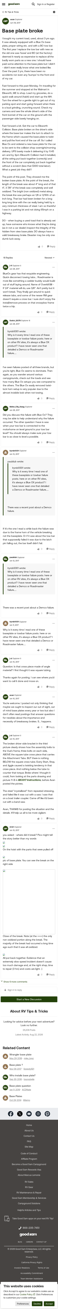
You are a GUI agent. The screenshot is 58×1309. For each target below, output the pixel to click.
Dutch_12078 (15, 320)
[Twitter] (20, 1113)
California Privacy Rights (31, 1262)
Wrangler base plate (20, 1054)
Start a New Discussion (29, 999)
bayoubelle (29, 1079)
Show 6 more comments (15, 982)
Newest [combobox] (50, 257)
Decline (37, 1304)
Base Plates (15, 1096)
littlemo (26, 1100)
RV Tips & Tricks (12, 12)
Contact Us (29, 1136)
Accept (49, 1304)
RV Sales (29, 1182)
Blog (20, 1242)
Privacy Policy (32, 1257)
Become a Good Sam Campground (29, 1164)
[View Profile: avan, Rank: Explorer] (5, 21)
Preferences (23, 1304)
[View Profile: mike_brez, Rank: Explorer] (5, 1056)
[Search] (33, 4)
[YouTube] (29, 1113)
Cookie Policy (26, 1294)
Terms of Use (43, 1268)
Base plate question (20, 1085)
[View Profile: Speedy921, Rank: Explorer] (5, 1066)
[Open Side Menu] (4, 4)
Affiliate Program (29, 1159)
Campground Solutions (29, 1203)
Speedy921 (28, 1069)
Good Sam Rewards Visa (29, 1169)
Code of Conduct (29, 1153)
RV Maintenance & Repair (29, 1192)
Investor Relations (22, 1268)
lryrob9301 (14, 451)
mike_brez (29, 1058)
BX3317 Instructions (29, 780)
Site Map (29, 1146)
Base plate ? (16, 1064)
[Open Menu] (54, 12)
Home (29, 1125)
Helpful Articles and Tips (29, 1210)
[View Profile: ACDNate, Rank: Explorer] (5, 1087)
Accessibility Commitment (32, 1273)
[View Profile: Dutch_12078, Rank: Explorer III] (5, 322)
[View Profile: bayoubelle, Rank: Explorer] (5, 1077)
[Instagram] (38, 1113)
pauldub (13, 557)
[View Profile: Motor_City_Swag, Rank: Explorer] (5, 408)
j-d (11, 265)
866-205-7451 (31, 1227)
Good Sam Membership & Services (29, 1198)
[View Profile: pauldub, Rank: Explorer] (5, 559)
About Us (29, 1130)
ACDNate (26, 1089)
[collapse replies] (29, 263)
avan (12, 19)
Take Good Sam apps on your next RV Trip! (33, 1218)
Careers (29, 1242)
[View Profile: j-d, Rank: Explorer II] (5, 267)
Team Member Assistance (32, 1279)
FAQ (29, 1141)
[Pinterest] (47, 1113)
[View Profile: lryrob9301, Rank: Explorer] (5, 452)
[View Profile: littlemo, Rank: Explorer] (5, 1098)
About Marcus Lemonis (29, 1175)
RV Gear (29, 1187)
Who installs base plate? (22, 1075)
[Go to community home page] (14, 4)
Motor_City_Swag (17, 407)
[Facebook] (10, 1113)
